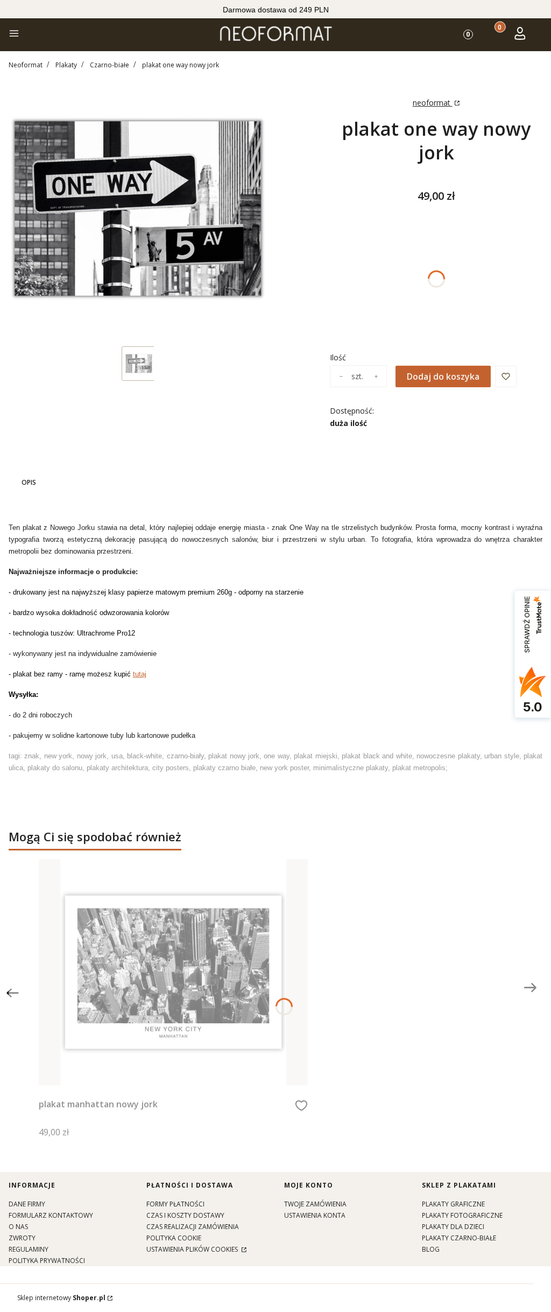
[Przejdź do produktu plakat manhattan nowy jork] (173, 972)
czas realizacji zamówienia (192, 1226)
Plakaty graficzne (453, 1204)
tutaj (139, 674)
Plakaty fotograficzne (462, 1215)
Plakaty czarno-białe (459, 1238)
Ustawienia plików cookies (192, 1249)
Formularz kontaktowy (51, 1215)
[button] (14, 34)
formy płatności (175, 1204)
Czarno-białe (109, 64)
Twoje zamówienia (315, 1204)
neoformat (433, 102)
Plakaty (66, 64)
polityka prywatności (47, 1260)
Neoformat (26, 64)
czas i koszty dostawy (185, 1215)
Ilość (338, 357)
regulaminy (28, 1249)
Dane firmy (27, 1204)
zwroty (22, 1238)
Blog (431, 1249)
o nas (18, 1226)
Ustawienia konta (314, 1215)
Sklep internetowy (61, 1297)
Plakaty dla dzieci (453, 1226)
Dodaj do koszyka (443, 376)
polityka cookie (173, 1238)
